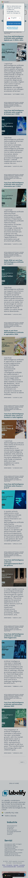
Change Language (14, 23)
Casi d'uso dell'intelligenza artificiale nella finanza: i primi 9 (14, 486)
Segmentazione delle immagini (14, 850)
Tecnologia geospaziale (14, 831)
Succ (22, 762)
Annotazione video (10, 845)
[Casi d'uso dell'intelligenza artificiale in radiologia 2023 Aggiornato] (14, 649)
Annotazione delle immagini (13, 844)
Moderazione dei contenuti (13, 855)
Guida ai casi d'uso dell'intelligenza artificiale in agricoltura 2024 (14, 332)
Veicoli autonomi (12, 825)
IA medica (10, 833)
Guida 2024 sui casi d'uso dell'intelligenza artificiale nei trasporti (14, 262)
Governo (9, 834)
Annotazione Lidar (10, 851)
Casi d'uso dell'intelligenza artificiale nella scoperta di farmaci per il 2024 (14, 112)
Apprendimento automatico (12, 32)
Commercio (10, 827)
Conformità (20, 866)
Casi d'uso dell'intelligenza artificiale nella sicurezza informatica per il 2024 (14, 184)
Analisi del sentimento (11, 854)
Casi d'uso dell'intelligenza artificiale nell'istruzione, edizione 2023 (14, 704)
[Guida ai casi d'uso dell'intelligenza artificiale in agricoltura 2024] (14, 346)
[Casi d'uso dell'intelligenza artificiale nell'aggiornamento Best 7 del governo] (14, 577)
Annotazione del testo (11, 847)
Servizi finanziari (12, 830)
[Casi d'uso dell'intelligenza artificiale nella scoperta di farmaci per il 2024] (14, 126)
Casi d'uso (7, 33)
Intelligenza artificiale (11, 102)
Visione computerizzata (14, 103)
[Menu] (25, 6)
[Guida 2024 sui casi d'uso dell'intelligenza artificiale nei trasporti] (14, 275)
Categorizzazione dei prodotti (13, 852)
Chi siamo (9, 865)
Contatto (22, 865)
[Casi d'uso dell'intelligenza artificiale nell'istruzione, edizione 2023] (14, 718)
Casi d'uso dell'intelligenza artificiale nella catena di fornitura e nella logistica (14, 415)
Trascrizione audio (10, 848)
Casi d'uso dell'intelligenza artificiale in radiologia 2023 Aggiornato (14, 636)
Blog (3, 865)
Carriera (15, 865)
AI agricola (10, 828)
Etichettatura (14, 105)
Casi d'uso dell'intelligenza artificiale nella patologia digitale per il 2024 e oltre (14, 38)
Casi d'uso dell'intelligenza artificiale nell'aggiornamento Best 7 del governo (14, 562)
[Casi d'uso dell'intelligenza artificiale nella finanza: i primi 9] (14, 499)
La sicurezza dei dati (9, 866)
